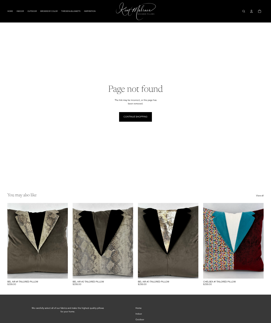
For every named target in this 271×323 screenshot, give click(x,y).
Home (139, 308)
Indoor (139, 313)
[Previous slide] (12, 241)
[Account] (251, 11)
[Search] (244, 11)
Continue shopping (135, 116)
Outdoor (140, 319)
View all (260, 195)
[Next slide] (62, 241)
